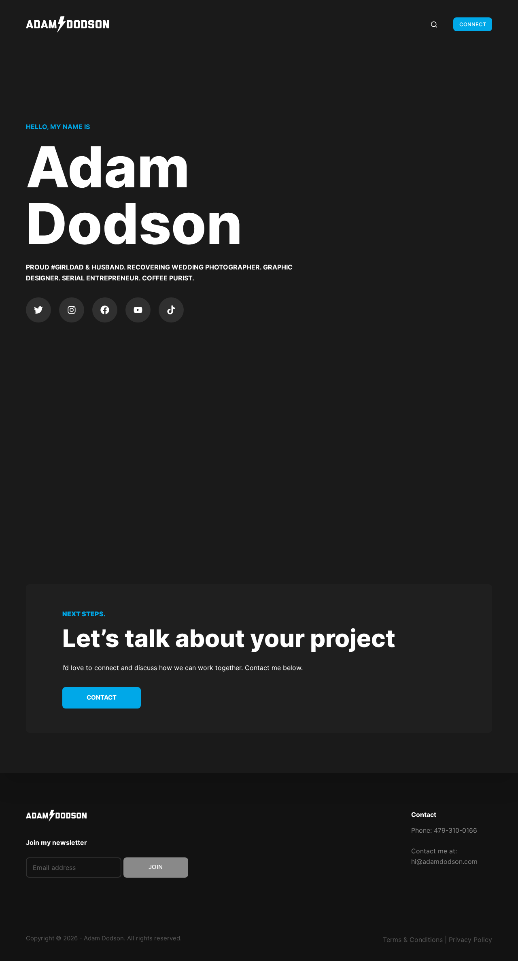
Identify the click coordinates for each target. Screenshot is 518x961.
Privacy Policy (470, 940)
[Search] (434, 24)
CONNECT (472, 24)
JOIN (156, 867)
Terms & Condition (411, 940)
